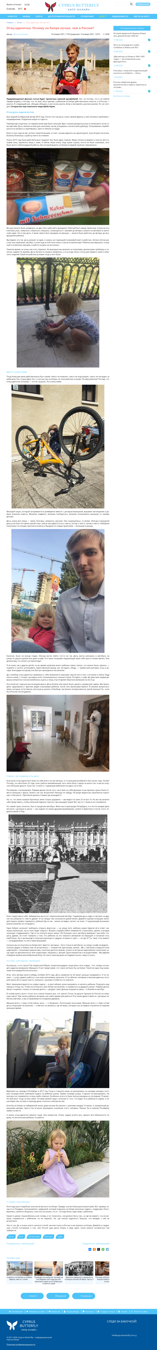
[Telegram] (107, 1249)
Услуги (124, 1311)
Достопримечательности (61, 16)
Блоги (39, 16)
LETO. (101, 16)
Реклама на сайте (37, 1311)
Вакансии (56, 1311)
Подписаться (143, 4)
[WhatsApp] (103, 1249)
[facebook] (128, 9)
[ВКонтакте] (90, 1249)
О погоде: (11, 8)
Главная (10, 22)
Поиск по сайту (140, 1311)
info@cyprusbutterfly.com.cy (124, 1335)
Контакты (90, 1311)
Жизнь (11, 1236)
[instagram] (132, 9)
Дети (21, 1236)
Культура (48, 1236)
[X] (99, 1249)
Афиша (26, 16)
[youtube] (149, 9)
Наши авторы (73, 1311)
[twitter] (137, 9)
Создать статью (108, 1311)
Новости (12, 16)
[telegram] (141, 9)
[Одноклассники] (94, 1249)
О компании (17, 1311)
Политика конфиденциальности (21, 1344)
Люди (60, 1236)
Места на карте (141, 16)
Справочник (87, 16)
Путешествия (34, 1236)
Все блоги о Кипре (121, 96)
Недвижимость (120, 16)
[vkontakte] (145, 9)
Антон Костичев (20, 34)
